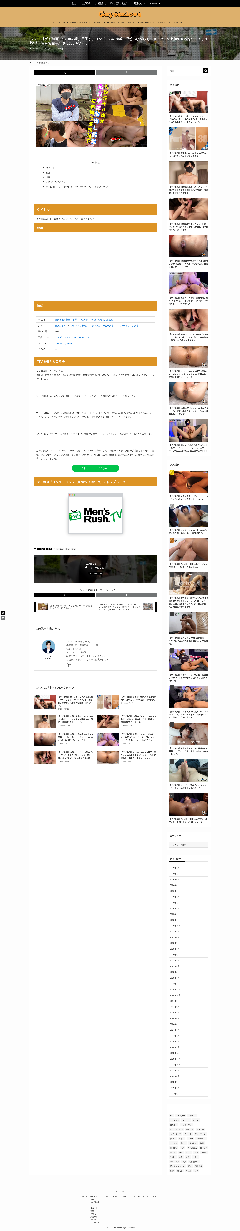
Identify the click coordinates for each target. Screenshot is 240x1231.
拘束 (180, 1152)
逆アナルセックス (177, 1166)
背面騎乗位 (193, 1161)
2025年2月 (174, 971)
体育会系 (94, 1208)
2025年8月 (174, 937)
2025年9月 (174, 931)
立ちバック (174, 1161)
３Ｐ (196, 1170)
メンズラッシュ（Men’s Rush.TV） (72, 337)
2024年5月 (174, 1024)
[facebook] (116, 1191)
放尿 (196, 1152)
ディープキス (200, 1134)
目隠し (195, 1157)
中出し (183, 1143)
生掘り (173, 1157)
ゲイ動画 (36, 48)
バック (181, 1138)
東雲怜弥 (94, 1216)
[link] (69, 665)
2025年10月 (175, 925)
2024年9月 (174, 1000)
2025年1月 (174, 977)
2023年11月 (175, 1058)
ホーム (85, 1196)
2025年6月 (174, 948)
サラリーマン (186, 1124)
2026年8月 (174, 867)
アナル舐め (180, 1115)
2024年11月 (175, 989)
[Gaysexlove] (120, 14)
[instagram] (123, 1191)
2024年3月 (174, 1035)
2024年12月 (175, 983)
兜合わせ (193, 1143)
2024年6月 (174, 1018)
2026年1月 (174, 908)
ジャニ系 (60, 549)
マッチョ (173, 1143)
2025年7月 (174, 943)
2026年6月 (174, 879)
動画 (48, 172)
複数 (92, 1210)
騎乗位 (179, 1170)
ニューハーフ (95, 1222)
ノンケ (43, 48)
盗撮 (187, 1157)
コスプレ (173, 1124)
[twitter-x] (120, 1191)
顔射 (172, 1170)
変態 (182, 1147)
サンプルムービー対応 (103, 325)
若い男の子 (94, 1202)
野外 (190, 1166)
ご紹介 (107, 1196)
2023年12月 (175, 1052)
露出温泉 (198, 1166)
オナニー (186, 1120)
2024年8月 (174, 1006)
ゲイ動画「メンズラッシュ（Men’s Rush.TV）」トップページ (77, 186)
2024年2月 (174, 1041)
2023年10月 (175, 1064)
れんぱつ (48, 657)
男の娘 (93, 1219)
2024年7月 (174, 1012)
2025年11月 (175, 919)
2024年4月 (174, 1029)
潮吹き (204, 1152)
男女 (67, 549)
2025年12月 (175, 914)
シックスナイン (176, 1129)
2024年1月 (174, 1047)
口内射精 (173, 1147)
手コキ (173, 1152)
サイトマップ (152, 1196)
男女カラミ (60, 325)
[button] (64, 72)
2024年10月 (175, 995)
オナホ (195, 1120)
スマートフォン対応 (129, 325)
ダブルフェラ (175, 1134)
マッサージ (200, 1138)
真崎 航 (93, 1213)
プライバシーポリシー (121, 1196)
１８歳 (188, 1170)
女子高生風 (192, 1147)
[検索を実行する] (205, 70)
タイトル (50, 167)
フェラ (190, 1138)
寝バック (203, 1147)
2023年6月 (174, 1087)
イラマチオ (174, 1120)
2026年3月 (174, 896)
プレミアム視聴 (79, 325)
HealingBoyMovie (63, 343)
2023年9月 (174, 1070)
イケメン (191, 1115)
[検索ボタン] (168, 3)
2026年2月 (174, 902)
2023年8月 (174, 1076)
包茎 (202, 1143)
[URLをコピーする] (126, 72)
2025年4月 (174, 960)
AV (171, 1115)
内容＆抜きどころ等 (56, 181)
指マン (188, 1152)
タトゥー (200, 1129)
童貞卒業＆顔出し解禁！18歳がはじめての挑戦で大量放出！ (85, 319)
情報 (48, 177)
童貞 (73, 549)
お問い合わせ (138, 1196)
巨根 (92, 1199)
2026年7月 (174, 873)
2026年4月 (174, 890)
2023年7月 (174, 1081)
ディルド (188, 1134)
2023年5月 (174, 1093)
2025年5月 (174, 954)
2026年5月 (174, 885)
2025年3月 (174, 966)
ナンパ (173, 1138)
